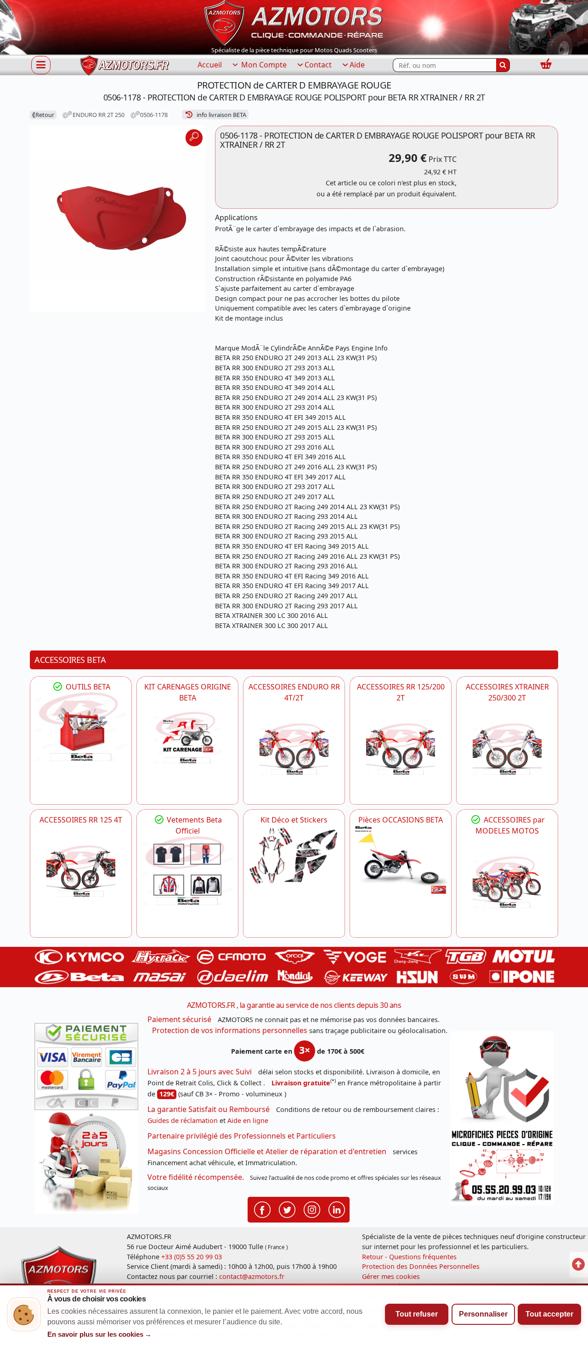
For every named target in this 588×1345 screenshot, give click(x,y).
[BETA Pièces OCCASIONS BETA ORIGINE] (401, 859)
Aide (357, 65)
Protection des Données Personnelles (421, 1266)
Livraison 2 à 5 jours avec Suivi (199, 1072)
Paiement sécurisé (179, 1019)
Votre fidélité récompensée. (195, 1177)
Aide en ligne (247, 1120)
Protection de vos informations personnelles (229, 1030)
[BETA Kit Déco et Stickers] (294, 855)
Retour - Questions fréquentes (409, 1256)
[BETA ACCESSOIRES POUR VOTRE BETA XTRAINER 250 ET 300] (507, 749)
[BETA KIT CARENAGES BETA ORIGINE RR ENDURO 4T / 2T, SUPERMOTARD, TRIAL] (187, 737)
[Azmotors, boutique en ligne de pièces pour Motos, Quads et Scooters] (294, 22)
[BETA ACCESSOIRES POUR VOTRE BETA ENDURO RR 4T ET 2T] (294, 749)
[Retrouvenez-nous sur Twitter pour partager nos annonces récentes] (287, 1209)
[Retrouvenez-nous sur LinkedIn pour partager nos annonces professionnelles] (336, 1209)
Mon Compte (263, 65)
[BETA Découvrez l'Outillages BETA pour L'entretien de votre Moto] (81, 726)
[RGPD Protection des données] (502, 1079)
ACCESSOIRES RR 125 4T (81, 820)
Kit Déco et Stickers (294, 820)
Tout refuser (417, 1314)
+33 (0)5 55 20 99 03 (191, 1256)
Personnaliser (483, 1314)
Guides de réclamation (182, 1120)
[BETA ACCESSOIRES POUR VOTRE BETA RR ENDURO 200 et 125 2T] (401, 749)
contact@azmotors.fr (251, 1276)
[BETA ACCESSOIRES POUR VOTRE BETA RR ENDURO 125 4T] (81, 871)
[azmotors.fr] (124, 65)
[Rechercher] (503, 65)
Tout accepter (549, 1314)
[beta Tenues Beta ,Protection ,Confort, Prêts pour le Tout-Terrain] (187, 870)
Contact (318, 65)
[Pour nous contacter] (502, 1166)
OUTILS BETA (87, 687)
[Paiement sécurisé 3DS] (86, 1066)
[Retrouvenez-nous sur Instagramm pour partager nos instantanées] (312, 1209)
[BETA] (507, 882)
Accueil (210, 65)
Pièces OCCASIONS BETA (400, 820)
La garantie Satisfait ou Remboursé (208, 1109)
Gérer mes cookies (391, 1276)
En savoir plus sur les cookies (99, 1334)
